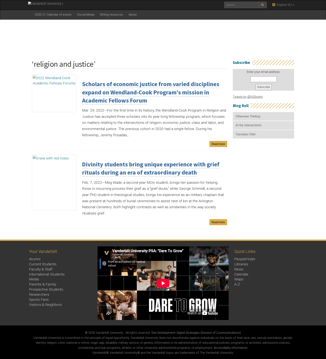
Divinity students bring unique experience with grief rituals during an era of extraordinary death (150, 168)
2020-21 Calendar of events (53, 14)
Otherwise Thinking (248, 116)
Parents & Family (42, 284)
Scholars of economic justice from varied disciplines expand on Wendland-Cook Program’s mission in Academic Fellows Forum (150, 92)
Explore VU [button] (283, 5)
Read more (218, 143)
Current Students (42, 264)
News (238, 269)
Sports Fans (39, 299)
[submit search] (263, 5)
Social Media (85, 14)
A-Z (237, 284)
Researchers (39, 294)
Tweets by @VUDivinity (248, 97)
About (133, 14)
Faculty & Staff (40, 269)
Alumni (34, 259)
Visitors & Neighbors (45, 304)
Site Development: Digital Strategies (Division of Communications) (196, 333)
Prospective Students (46, 289)
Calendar (241, 274)
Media (34, 279)
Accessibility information (230, 348)
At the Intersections (248, 125)
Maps (238, 279)
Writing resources (111, 14)
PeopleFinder (244, 259)
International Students (47, 274)
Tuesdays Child (245, 134)
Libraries (241, 264)
